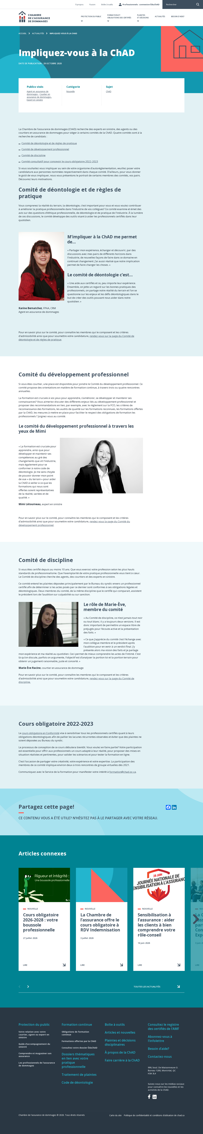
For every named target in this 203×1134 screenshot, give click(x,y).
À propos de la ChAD (120, 1052)
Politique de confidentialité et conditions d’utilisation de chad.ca (154, 1115)
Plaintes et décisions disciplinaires (120, 1042)
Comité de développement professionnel (45, 149)
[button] (91, 17)
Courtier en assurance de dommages (39, 95)
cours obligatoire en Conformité (40, 733)
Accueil (22, 33)
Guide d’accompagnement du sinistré (34, 1045)
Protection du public (34, 1024)
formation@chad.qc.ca (122, 772)
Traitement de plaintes (79, 1074)
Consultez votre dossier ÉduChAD (79, 1047)
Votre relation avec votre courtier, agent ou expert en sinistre (34, 1034)
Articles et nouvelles (120, 1032)
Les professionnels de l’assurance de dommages (37, 1064)
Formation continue (77, 1024)
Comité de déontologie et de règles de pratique (49, 143)
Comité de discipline (33, 155)
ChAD (108, 91)
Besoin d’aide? (158, 1049)
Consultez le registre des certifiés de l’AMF (163, 1026)
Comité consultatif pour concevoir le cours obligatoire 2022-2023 (60, 161)
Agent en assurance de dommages (37, 93)
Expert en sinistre (35, 99)
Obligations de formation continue (75, 1033)
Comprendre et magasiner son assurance (35, 1055)
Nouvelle (70, 91)
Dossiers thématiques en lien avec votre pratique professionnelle (78, 1060)
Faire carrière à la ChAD (122, 1060)
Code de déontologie (77, 1082)
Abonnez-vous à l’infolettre (160, 1038)
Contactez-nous (160, 1056)
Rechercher (171, 4)
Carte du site (115, 1115)
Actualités (38, 33)
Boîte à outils (115, 1024)
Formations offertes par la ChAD (79, 1041)
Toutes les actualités (147, 986)
